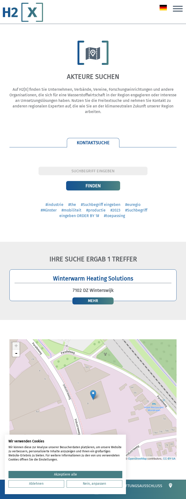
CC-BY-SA (169, 458)
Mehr (93, 300)
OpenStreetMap (137, 458)
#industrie (54, 204)
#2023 (115, 210)
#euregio (132, 204)
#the (72, 204)
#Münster (49, 210)
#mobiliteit (71, 210)
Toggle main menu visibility (178, 8)
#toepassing (114, 215)
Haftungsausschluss (141, 486)
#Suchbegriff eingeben (100, 204)
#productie (96, 210)
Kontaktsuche (93, 142)
